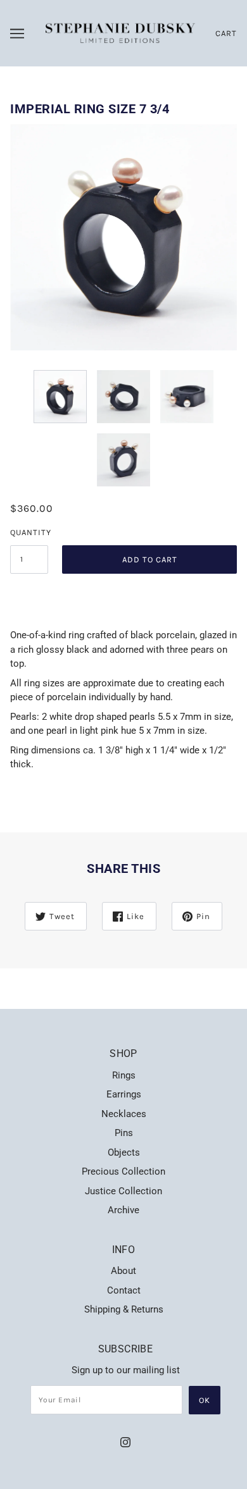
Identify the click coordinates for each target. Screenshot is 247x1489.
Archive (123, 1210)
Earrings (123, 1094)
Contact (124, 1290)
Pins (124, 1133)
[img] (125, 1442)
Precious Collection (123, 1171)
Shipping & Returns (123, 1309)
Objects (124, 1152)
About (123, 1270)
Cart (226, 33)
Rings (124, 1075)
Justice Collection (123, 1191)
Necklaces (123, 1114)
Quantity (29, 532)
